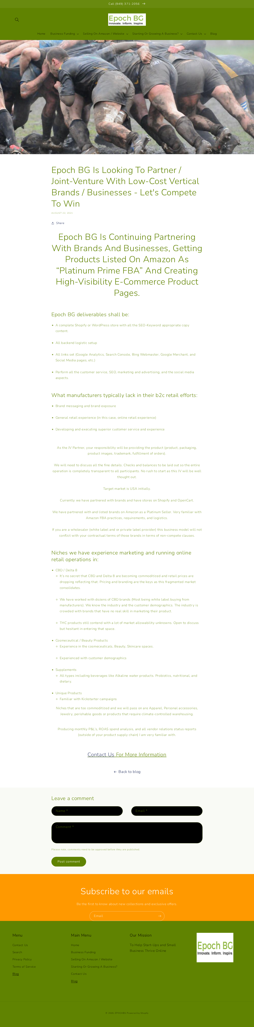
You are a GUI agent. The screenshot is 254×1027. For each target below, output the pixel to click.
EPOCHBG (120, 1013)
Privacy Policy (22, 959)
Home (75, 945)
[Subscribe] (159, 916)
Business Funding (83, 952)
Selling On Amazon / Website (91, 959)
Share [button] (60, 223)
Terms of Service (24, 967)
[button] (17, 19)
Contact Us (101, 754)
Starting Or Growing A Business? (94, 967)
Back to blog (129, 771)
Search (17, 952)
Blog (16, 974)
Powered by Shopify (137, 1013)
